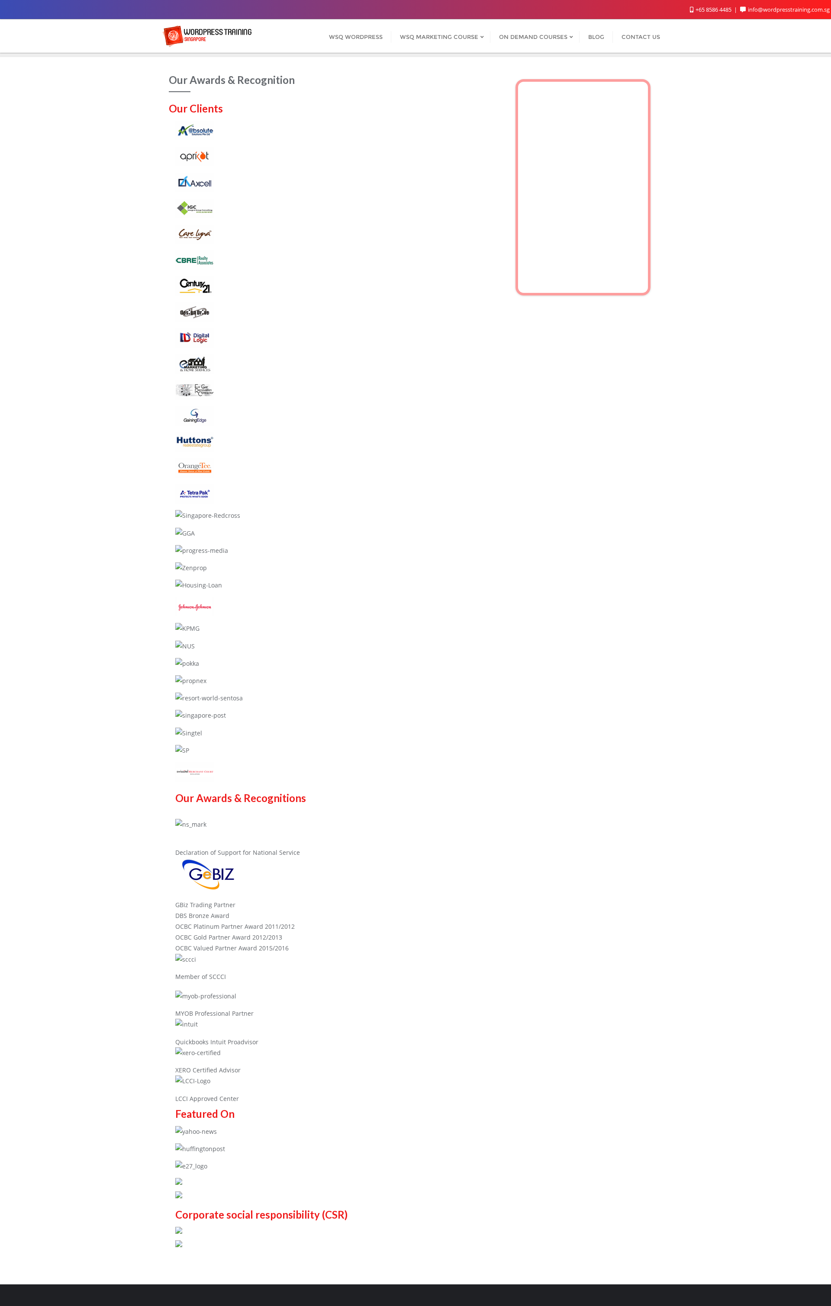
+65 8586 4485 (713, 9)
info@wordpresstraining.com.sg (789, 9)
